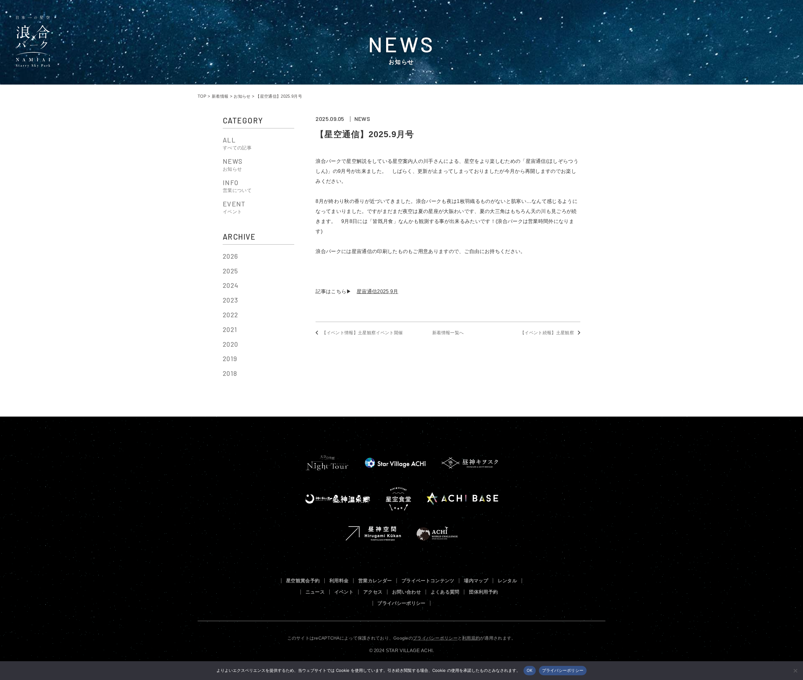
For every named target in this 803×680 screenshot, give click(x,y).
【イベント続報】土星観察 (547, 332)
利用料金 (338, 581)
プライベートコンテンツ (428, 581)
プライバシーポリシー (401, 603)
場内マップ (476, 581)
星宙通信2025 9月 (377, 291)
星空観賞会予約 (303, 581)
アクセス (372, 592)
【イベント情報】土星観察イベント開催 (362, 332)
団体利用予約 (483, 592)
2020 (230, 344)
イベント (344, 592)
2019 (230, 358)
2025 (230, 271)
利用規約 (471, 638)
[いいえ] (795, 670)
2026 (230, 256)
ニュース (315, 592)
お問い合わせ (406, 592)
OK (530, 670)
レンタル (507, 581)
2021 (230, 329)
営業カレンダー (375, 581)
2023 (230, 300)
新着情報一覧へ (448, 332)
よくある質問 (445, 592)
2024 (230, 285)
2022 (230, 315)
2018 (230, 373)
